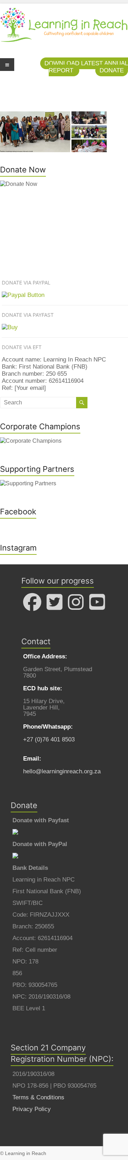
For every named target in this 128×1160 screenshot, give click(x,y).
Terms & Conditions (38, 1097)
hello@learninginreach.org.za (62, 771)
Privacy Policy (31, 1109)
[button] (111, 70)
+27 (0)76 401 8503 (49, 739)
